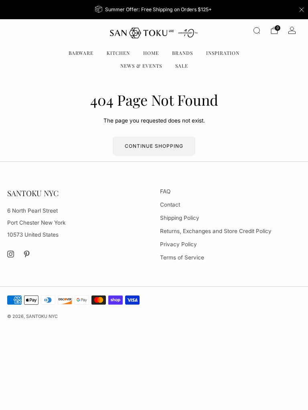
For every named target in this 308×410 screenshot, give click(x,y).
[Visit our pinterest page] (27, 254)
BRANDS (182, 53)
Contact (170, 204)
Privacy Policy (178, 244)
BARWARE (81, 53)
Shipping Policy (179, 218)
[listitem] (154, 9)
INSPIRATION (222, 53)
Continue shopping (154, 146)
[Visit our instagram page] (10, 254)
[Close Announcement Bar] (301, 9)
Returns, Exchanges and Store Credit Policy (216, 231)
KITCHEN (118, 53)
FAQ (165, 191)
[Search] (257, 30)
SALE (181, 65)
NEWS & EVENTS (141, 65)
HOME (151, 53)
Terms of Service (182, 257)
